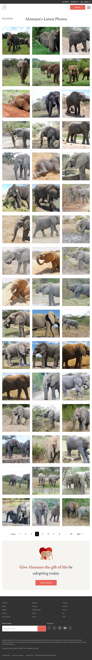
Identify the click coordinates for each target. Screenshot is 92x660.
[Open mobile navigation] (88, 7)
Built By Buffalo (51, 655)
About (34, 617)
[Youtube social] (65, 629)
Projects (4, 603)
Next (78, 534)
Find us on (50, 623)
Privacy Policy (6, 655)
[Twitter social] (54, 629)
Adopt (4, 610)
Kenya (64, 610)
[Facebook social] (49, 629)
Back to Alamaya (7, 18)
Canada (65, 606)
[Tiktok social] (70, 629)
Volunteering (36, 610)
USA (64, 617)
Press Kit (35, 603)
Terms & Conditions (17, 655)
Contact (65, 603)
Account (66, 2)
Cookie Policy (29, 655)
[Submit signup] (41, 628)
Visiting (34, 606)
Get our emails (6, 623)
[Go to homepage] (4, 7)
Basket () (87, 2)
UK (64, 613)
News (4, 606)
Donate (77, 7)
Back (13, 534)
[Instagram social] (60, 629)
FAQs (34, 613)
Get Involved (6, 617)
